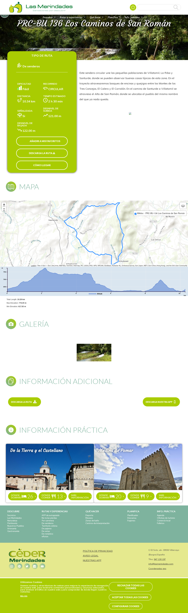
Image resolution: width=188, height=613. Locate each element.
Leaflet (33, 265)
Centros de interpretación (97, 523)
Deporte (89, 515)
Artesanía (11, 528)
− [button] (4, 209)
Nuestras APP (92, 560)
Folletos (160, 523)
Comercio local (163, 520)
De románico (47, 533)
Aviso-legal (90, 555)
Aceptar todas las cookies (130, 597)
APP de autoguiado (50, 515)
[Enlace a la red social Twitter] (27, 566)
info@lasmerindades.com (160, 564)
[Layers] (183, 205)
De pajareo (47, 528)
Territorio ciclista (49, 526)
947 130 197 (160, 559)
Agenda (160, 515)
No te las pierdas (49, 518)
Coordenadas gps (157, 568)
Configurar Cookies (125, 606)
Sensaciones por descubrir (49, 10)
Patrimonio (12, 523)
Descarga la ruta (41, 153)
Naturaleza (12, 520)
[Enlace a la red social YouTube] (42, 566)
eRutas (45, 536)
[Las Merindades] (15, 12)
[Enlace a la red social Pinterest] (19, 566)
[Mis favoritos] (133, 7)
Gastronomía (13, 531)
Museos (89, 518)
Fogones (131, 520)
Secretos (11, 515)
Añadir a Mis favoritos (45, 141)
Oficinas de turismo (166, 518)
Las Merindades (14, 518)
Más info (23, 596)
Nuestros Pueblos (15, 526)
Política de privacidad (98, 550)
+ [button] (4, 204)
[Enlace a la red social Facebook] (35, 566)
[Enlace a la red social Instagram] (12, 566)
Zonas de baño (92, 520)
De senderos (47, 523)
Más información (80, 496)
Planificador (132, 515)
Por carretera (48, 520)
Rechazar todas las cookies (130, 587)
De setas (46, 531)
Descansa (131, 518)
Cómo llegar (42, 165)
